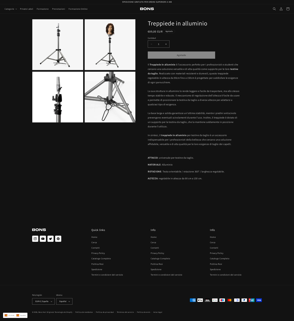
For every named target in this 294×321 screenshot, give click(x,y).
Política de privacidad (105, 312)
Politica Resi (97, 264)
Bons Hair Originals (46, 312)
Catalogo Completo (101, 258)
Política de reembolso (84, 312)
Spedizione (96, 269)
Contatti (95, 247)
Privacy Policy (98, 253)
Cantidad (152, 38)
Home (94, 237)
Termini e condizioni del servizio (107, 274)
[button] (10, 9)
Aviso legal (157, 312)
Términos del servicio (125, 312)
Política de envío (143, 312)
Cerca (94, 242)
